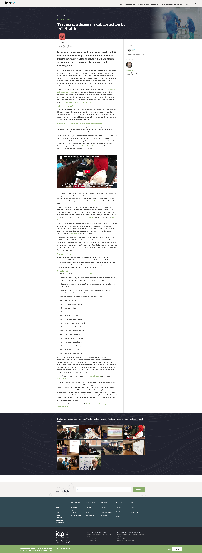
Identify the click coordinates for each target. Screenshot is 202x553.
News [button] (187, 4)
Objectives (58, 510)
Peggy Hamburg (74, 233)
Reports (88, 512)
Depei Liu (97, 201)
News (132, 507)
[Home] (8, 4)
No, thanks (168, 549)
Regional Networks (76, 510)
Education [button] (155, 4)
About (57, 507)
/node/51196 (90, 274)
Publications (119, 514)
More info (50, 550)
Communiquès (90, 515)
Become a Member (76, 515)
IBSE (102, 510)
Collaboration (59, 520)
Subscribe (138, 489)
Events (118, 516)
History (58, 515)
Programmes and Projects (120, 510)
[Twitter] (64, 46)
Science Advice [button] (143, 4)
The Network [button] (130, 4)
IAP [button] (121, 4)
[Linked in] (72, 46)
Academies (74, 507)
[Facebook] (68, 46)
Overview (88, 507)
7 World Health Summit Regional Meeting (77, 102)
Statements (89, 510)
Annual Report (60, 522)
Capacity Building (75, 512)
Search (196, 4)
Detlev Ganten (89, 217)
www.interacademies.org (93, 376)
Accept (177, 549)
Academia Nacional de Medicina (85, 146)
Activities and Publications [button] (172, 4)
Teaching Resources (106, 512)
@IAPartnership (62, 378)
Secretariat (59, 517)
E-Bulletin (133, 510)
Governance (59, 512)
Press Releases (135, 512)
